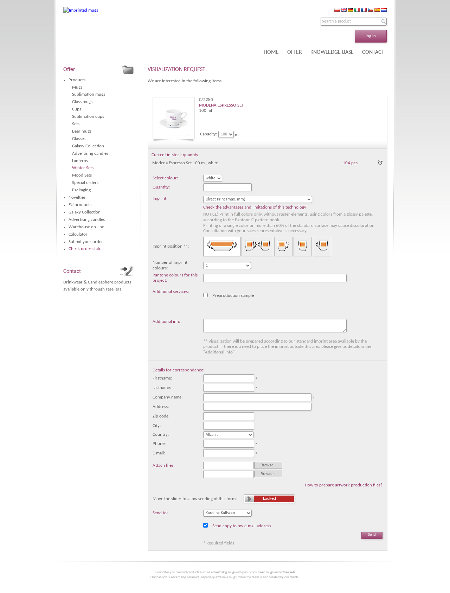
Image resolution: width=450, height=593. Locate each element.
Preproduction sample (233, 295)
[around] (221, 247)
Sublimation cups (88, 116)
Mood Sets (82, 175)
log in (371, 36)
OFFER (294, 52)
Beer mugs (81, 131)
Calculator (78, 234)
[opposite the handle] (303, 247)
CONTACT (373, 52)
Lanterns (80, 161)
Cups (76, 109)
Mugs (77, 87)
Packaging (81, 190)
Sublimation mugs (88, 94)
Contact (72, 271)
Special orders (85, 182)
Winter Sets (83, 168)
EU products (80, 205)
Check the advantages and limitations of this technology (254, 207)
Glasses (78, 138)
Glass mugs (82, 102)
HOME (271, 52)
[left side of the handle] (283, 247)
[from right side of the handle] (322, 247)
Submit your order (86, 242)
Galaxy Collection (88, 146)
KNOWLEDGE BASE (332, 52)
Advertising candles (90, 153)
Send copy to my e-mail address (241, 525)
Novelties (77, 197)
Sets (75, 124)
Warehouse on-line (86, 227)
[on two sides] (257, 247)
